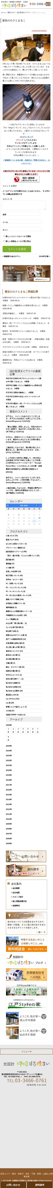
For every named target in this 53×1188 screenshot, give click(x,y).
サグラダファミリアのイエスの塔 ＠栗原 (20, 347)
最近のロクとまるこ (13, 20)
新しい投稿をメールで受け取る (18, 241)
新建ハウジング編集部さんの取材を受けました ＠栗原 (25, 305)
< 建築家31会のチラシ (12, 256)
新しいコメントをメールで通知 (18, 236)
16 (39, 518)
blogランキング (26, 137)
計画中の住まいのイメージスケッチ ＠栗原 (21, 318)
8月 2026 (24, 506)
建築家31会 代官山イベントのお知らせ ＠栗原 (23, 360)
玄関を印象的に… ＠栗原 (14, 313)
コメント (7, 199)
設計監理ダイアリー (21, 371)
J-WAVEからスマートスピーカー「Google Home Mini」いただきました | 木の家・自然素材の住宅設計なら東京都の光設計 (24, 466)
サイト (5, 230)
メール (5, 222)
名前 (4, 214)
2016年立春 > (44, 256)
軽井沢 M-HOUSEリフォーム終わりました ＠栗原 (24, 331)
